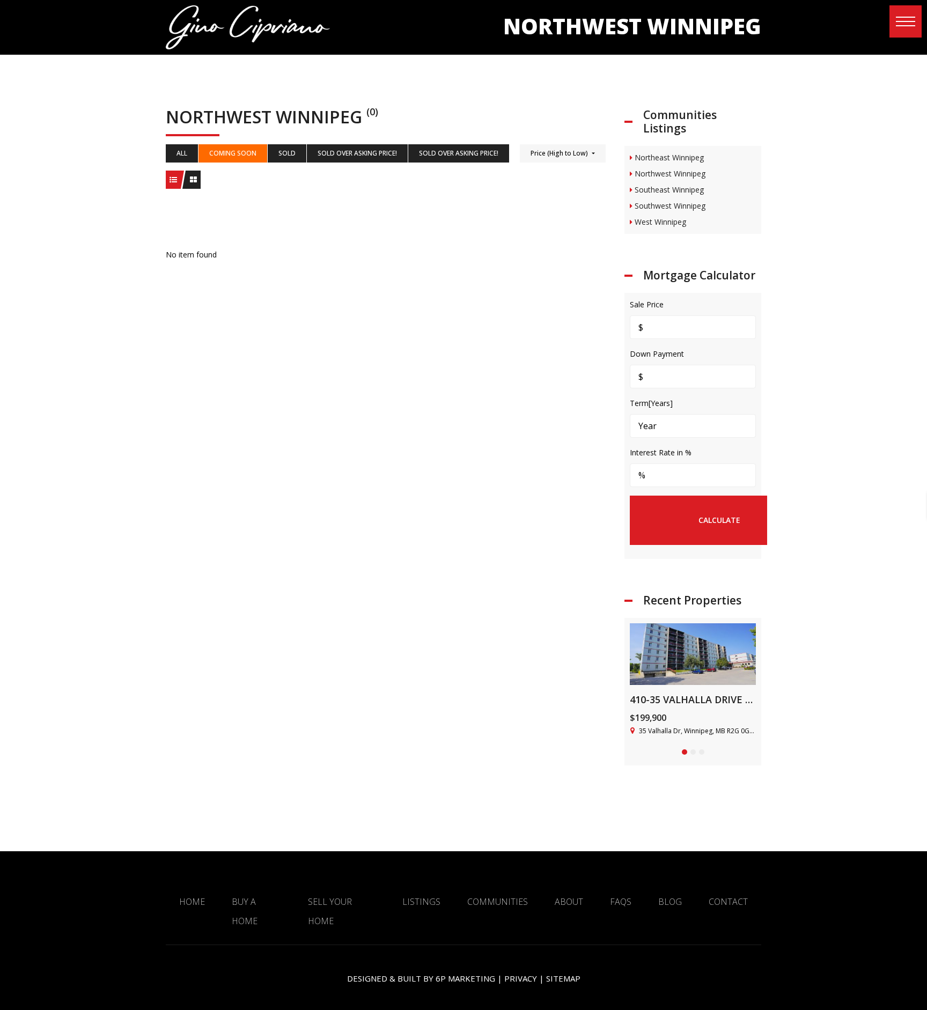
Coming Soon (232, 153)
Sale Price (647, 304)
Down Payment (657, 354)
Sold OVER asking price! (357, 153)
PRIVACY (520, 978)
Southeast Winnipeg (668, 190)
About (569, 902)
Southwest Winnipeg (668, 206)
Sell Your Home (330, 911)
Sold (287, 153)
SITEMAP (563, 978)
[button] (905, 21)
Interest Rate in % (660, 452)
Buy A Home (245, 911)
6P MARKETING (465, 978)
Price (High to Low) (559, 153)
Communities (497, 902)
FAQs (620, 902)
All (181, 153)
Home (192, 902)
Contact (728, 902)
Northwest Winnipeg (668, 173)
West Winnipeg (659, 222)
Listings (421, 902)
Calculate (719, 520)
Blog (670, 902)
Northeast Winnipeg (668, 157)
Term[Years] (651, 403)
